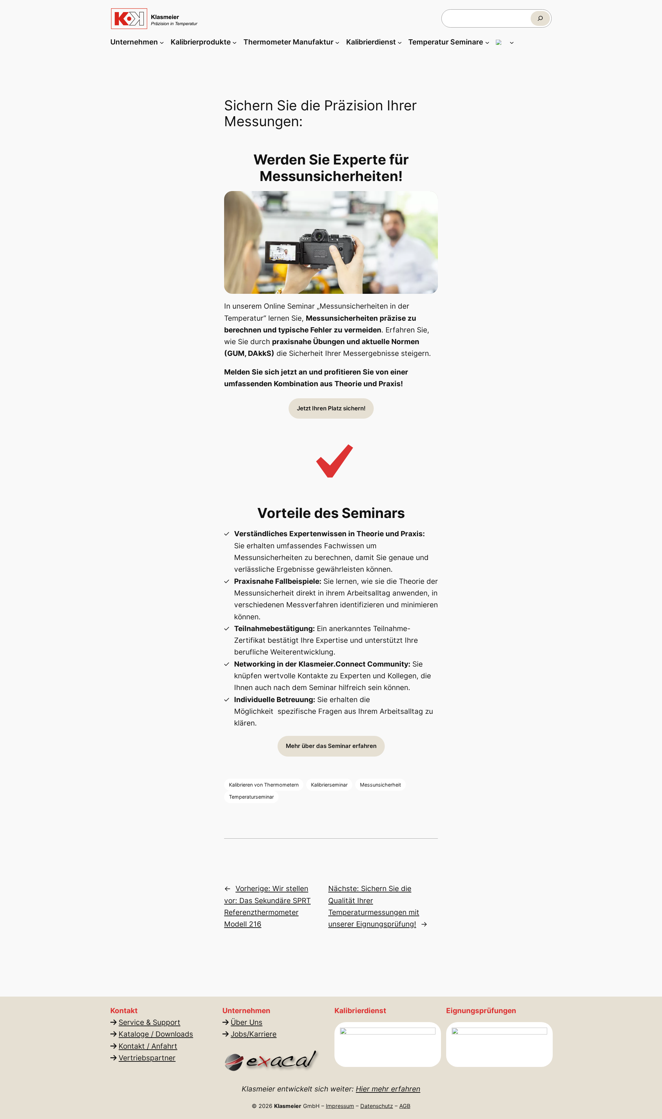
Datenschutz (376, 1105)
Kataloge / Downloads (156, 1034)
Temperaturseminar (251, 797)
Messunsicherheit (380, 785)
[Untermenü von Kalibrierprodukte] (234, 42)
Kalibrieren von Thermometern (264, 785)
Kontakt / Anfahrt (148, 1046)
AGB (404, 1105)
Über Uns (246, 1022)
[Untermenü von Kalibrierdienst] (400, 42)
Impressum (340, 1105)
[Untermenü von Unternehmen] (162, 42)
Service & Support (149, 1022)
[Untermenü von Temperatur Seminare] (487, 42)
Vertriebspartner (147, 1057)
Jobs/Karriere (254, 1034)
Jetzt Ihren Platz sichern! (331, 408)
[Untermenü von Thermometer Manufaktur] (337, 42)
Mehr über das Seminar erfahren (331, 745)
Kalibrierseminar (329, 785)
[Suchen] (540, 18)
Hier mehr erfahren (388, 1089)
